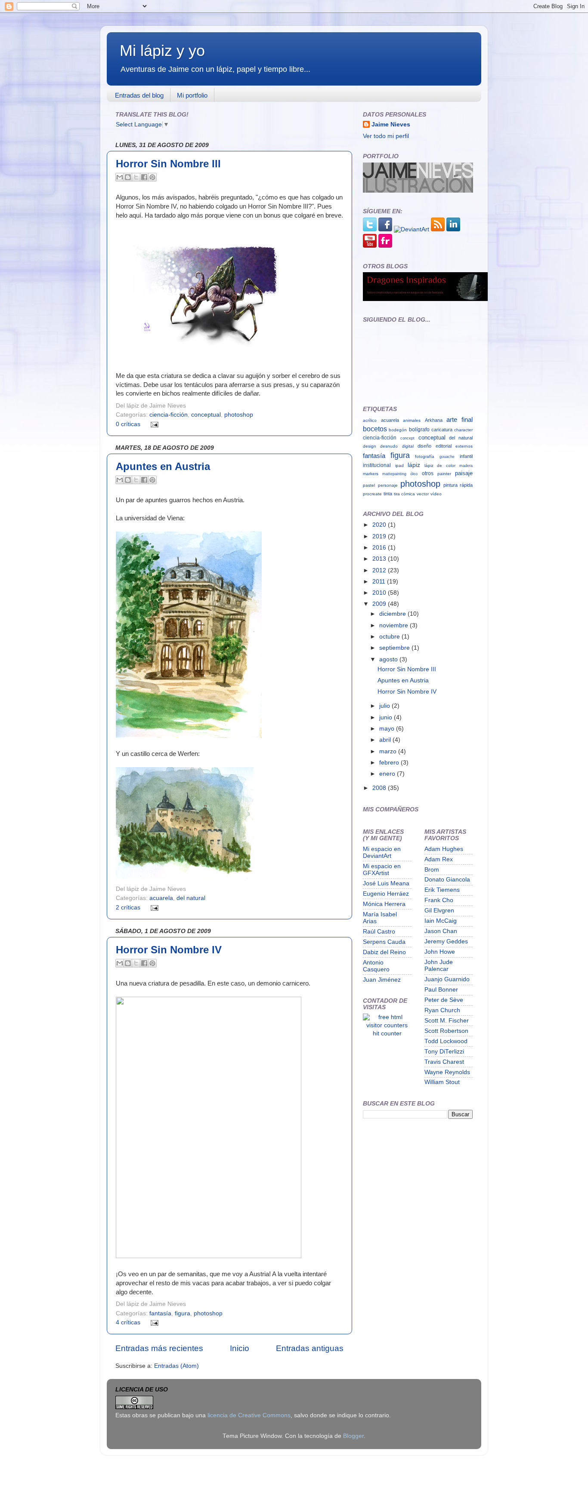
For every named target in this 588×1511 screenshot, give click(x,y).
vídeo (436, 493)
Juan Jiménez (382, 980)
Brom (431, 869)
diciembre (393, 614)
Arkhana (434, 420)
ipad (399, 465)
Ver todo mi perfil (386, 136)
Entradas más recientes (159, 1348)
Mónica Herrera (384, 904)
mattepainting (394, 473)
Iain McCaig (440, 921)
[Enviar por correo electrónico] (119, 177)
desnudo (389, 446)
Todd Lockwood (445, 1041)
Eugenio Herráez (386, 894)
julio (385, 706)
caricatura (441, 429)
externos (464, 446)
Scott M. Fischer (446, 1020)
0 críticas (128, 424)
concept (407, 438)
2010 (380, 593)
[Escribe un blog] (128, 177)
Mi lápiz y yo (162, 50)
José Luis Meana (386, 883)
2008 (380, 788)
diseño (424, 445)
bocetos (375, 429)
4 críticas (128, 1322)
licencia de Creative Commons (249, 1415)
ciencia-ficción (168, 415)
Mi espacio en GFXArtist (382, 869)
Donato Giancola (447, 879)
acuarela (161, 898)
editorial (444, 445)
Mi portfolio (192, 95)
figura (182, 1313)
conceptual (206, 415)
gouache (447, 456)
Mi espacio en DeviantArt (382, 852)
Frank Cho (438, 900)
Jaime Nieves (390, 124)
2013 (380, 559)
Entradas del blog (139, 95)
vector (423, 493)
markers (370, 473)
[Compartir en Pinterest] (152, 177)
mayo (387, 728)
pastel (369, 485)
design (369, 446)
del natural (190, 898)
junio (386, 717)
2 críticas (128, 907)
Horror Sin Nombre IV (169, 949)
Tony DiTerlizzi (444, 1051)
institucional (377, 465)
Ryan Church (442, 1010)
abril (386, 740)
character (463, 429)
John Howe (439, 952)
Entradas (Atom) (176, 1366)
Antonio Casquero (376, 966)
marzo (388, 751)
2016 (380, 547)
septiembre (395, 648)
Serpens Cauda (384, 942)
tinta (388, 493)
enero (388, 774)
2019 (380, 536)
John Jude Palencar (438, 965)
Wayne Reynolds (447, 1072)
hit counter (387, 1033)
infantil (466, 456)
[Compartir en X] (136, 177)
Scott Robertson (446, 1031)
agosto (389, 659)
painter (444, 473)
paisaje (464, 473)
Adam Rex (438, 859)
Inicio (239, 1348)
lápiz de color (439, 465)
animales (412, 420)
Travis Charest (444, 1062)
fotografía (424, 456)
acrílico (370, 420)
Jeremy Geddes (446, 941)
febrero (390, 762)
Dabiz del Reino (384, 952)
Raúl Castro (379, 931)
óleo (414, 473)
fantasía (160, 1313)
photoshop (238, 415)
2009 (380, 604)
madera (466, 465)
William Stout (442, 1082)
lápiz (414, 464)
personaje (388, 485)
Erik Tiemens (442, 890)
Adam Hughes (443, 849)
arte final (459, 419)
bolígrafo (419, 430)
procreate (372, 493)
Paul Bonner (441, 989)
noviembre (394, 625)
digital (408, 446)
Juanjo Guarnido (447, 979)
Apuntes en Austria (163, 466)
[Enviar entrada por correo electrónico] (153, 424)
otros (427, 473)
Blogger (353, 1436)
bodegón (398, 429)
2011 (379, 581)
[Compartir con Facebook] (144, 177)
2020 (380, 525)
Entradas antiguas (310, 1348)
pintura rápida (458, 485)
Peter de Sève (443, 1000)
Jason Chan (440, 931)
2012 (380, 570)
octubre (390, 636)
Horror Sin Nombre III (168, 163)
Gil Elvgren (439, 910)
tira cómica (404, 493)
